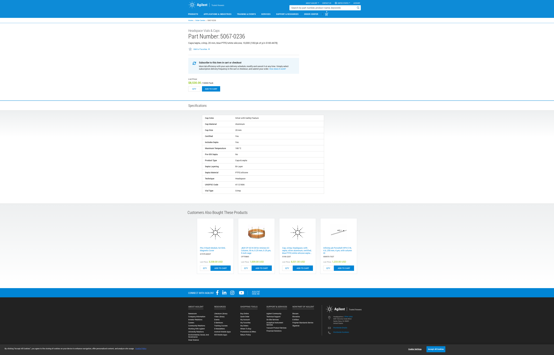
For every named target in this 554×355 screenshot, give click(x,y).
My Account (245, 320)
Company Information (196, 317)
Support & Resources (287, 14)
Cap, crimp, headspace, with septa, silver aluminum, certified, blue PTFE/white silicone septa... (297, 250)
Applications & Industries (218, 14)
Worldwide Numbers (341, 332)
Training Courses (221, 326)
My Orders (244, 326)
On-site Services (272, 320)
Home (190, 20)
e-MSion (295, 320)
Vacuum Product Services (276, 328)
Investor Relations (195, 320)
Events (216, 320)
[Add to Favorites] (190, 49)
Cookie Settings (415, 349)
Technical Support (273, 317)
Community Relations (196, 326)
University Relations (196, 332)
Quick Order (244, 317)
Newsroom (192, 313)
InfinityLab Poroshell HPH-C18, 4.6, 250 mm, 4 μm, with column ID (337, 250)
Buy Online (244, 313)
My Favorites (245, 323)
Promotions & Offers (248, 332)
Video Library (219, 317)
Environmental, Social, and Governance (198, 336)
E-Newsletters (219, 329)
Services (266, 14)
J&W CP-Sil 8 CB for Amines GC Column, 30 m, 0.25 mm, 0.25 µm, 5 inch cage (256, 250)
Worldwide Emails (340, 327)
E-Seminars (218, 323)
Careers (191, 323)
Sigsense (295, 326)
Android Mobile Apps (222, 332)
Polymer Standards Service (302, 323)
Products (193, 14)
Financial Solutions (273, 331)
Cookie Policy (140, 348)
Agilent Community (273, 313)
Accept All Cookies (436, 349)
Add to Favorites (200, 49)
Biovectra (296, 317)
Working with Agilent (196, 329)
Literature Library (220, 313)
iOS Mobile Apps (220, 335)
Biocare (295, 313)
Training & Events (246, 14)
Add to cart (211, 88)
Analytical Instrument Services (274, 324)
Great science (193, 340)
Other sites (348, 316)
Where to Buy (245, 329)
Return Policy (245, 335)
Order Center (311, 14)
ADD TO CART (220, 268)
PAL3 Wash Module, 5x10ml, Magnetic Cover (212, 249)
